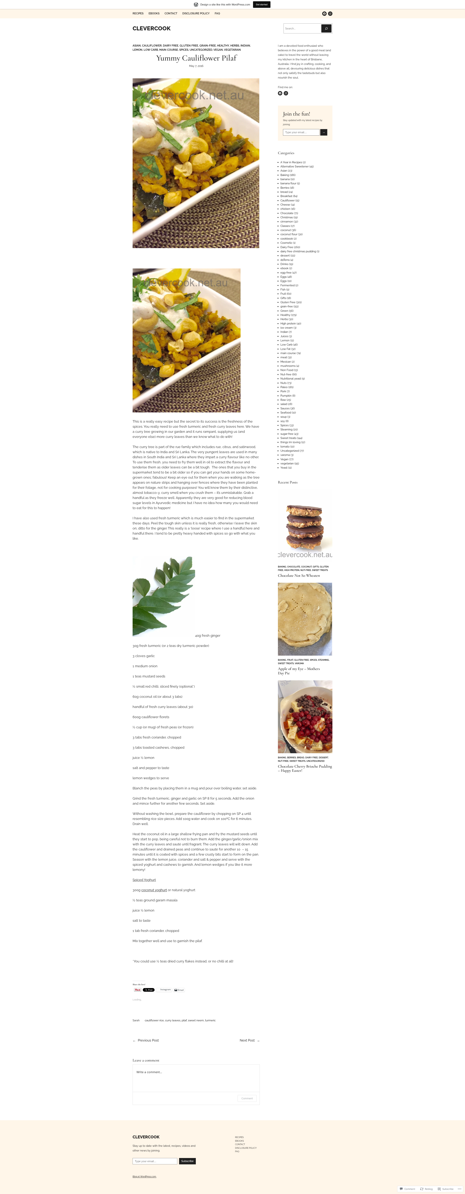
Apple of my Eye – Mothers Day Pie (299, 671)
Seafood (285, 412)
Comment (247, 1098)
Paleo (284, 387)
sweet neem (196, 1020)
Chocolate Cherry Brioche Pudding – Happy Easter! (305, 768)
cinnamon (286, 221)
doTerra (285, 260)
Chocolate (286, 213)
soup (283, 416)
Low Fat (285, 349)
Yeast (283, 467)
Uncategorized (201, 49)
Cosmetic (286, 242)
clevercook (152, 28)
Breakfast (286, 196)
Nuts (283, 383)
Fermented (287, 285)
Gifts (283, 298)
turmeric (210, 1020)
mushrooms (288, 366)
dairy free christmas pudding (298, 251)
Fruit (283, 293)
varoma (285, 455)
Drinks (284, 264)
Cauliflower (152, 45)
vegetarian (232, 49)
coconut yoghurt (154, 890)
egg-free (286, 272)
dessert (285, 255)
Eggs (283, 276)
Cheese (285, 204)
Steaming (286, 429)
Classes (285, 226)
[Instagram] (330, 13)
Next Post (247, 1040)
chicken (285, 208)
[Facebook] (324, 13)
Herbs (234, 45)
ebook (284, 268)
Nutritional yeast (290, 378)
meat (283, 357)
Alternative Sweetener (294, 166)
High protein (288, 323)
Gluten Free (189, 45)
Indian (245, 45)
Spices (183, 49)
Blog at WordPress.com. (144, 1176)
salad (283, 404)
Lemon (137, 49)
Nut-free (285, 374)
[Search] (326, 28)
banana (285, 179)
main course (168, 49)
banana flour (288, 183)
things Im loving (290, 442)
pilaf (184, 1020)
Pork (283, 391)
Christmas (286, 217)
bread (284, 192)
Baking (284, 175)
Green (284, 310)
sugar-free (286, 434)
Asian (137, 45)
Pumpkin (286, 395)
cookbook (286, 238)
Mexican (285, 361)
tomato (285, 446)
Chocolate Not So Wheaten (299, 575)
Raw (283, 400)
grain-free (207, 45)
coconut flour (288, 234)
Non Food (286, 370)
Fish (283, 289)
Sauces (285, 408)
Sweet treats (288, 438)
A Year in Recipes (291, 162)
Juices (284, 336)
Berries (284, 187)
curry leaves (172, 1020)
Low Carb (151, 49)
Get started (262, 4)
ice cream (286, 327)
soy (282, 421)
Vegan (218, 49)
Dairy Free (170, 45)
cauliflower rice (154, 1020)
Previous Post (148, 1040)
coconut (285, 230)
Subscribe (187, 1161)
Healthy (223, 45)
